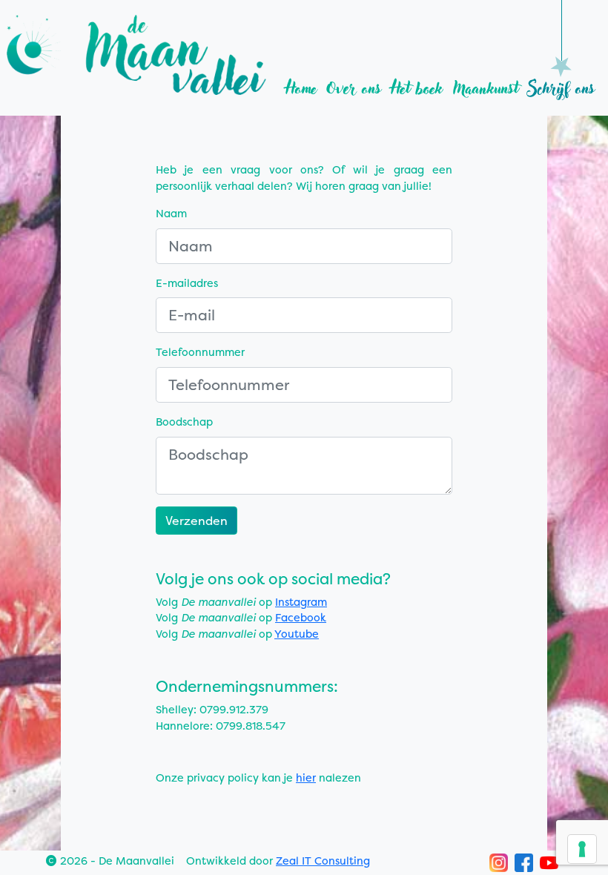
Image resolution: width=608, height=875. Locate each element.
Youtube (296, 634)
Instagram (301, 602)
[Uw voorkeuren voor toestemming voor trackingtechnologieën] (582, 849)
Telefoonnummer (200, 352)
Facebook (300, 617)
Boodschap (184, 422)
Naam (171, 213)
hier (306, 777)
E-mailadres (187, 283)
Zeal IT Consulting (323, 860)
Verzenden (196, 520)
